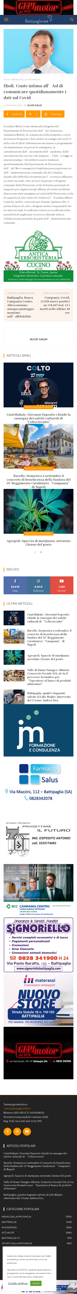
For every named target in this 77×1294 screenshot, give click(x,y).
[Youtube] (27, 1132)
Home (7, 79)
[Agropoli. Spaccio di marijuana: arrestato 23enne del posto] (38, 511)
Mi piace (15, 577)
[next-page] (40, 552)
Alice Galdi (34, 105)
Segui (38, 577)
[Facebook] (7, 1132)
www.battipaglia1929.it (17, 1108)
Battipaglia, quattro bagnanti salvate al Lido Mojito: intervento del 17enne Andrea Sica (49, 696)
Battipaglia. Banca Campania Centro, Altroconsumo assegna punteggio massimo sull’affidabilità (20, 307)
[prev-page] (35, 552)
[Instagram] (17, 1132)
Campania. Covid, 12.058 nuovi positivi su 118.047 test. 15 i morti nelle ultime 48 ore (55, 305)
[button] (6, 20)
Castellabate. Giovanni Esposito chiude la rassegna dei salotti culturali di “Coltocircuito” (39, 418)
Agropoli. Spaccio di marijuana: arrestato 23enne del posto (39, 543)
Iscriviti (62, 577)
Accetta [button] (35, 1283)
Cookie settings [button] (18, 1283)
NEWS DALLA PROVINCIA (26, 79)
